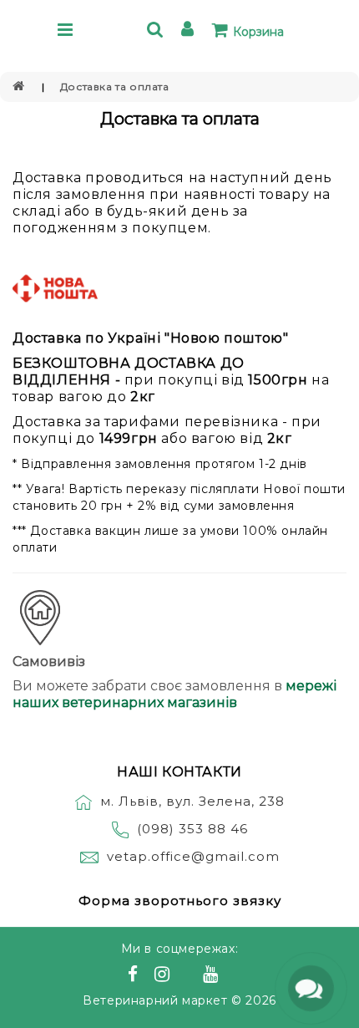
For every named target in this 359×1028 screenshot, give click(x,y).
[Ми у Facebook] (135, 976)
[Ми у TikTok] (231, 976)
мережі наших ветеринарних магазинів (174, 694)
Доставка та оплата (114, 86)
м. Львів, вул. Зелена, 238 (192, 801)
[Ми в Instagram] (164, 976)
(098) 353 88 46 (192, 829)
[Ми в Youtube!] (213, 976)
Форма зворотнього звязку (179, 900)
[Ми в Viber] (189, 976)
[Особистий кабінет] (190, 31)
